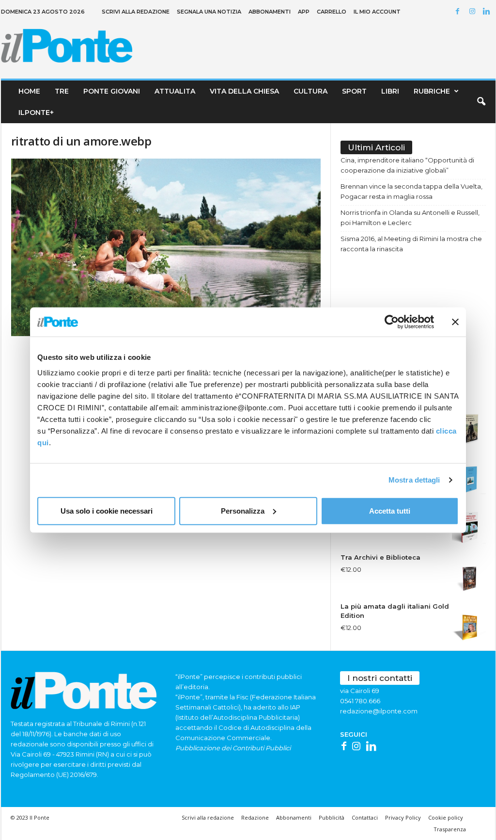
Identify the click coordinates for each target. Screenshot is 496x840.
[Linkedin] (488, 12)
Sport (354, 91)
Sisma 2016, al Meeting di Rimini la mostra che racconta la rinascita (411, 244)
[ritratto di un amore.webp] (166, 247)
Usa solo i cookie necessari (107, 510)
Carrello (331, 11)
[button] (481, 102)
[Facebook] (459, 12)
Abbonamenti (269, 11)
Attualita (175, 91)
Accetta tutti (389, 510)
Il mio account (377, 11)
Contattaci (365, 817)
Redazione (255, 817)
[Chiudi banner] (455, 322)
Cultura (310, 91)
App (304, 11)
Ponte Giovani (111, 91)
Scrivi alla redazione (136, 11)
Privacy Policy (403, 817)
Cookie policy (445, 817)
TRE (62, 91)
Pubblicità (331, 817)
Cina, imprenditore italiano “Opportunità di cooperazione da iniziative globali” (407, 165)
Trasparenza (450, 829)
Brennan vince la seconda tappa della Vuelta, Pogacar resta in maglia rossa (411, 191)
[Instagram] (474, 12)
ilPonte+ (36, 112)
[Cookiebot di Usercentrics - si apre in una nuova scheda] (391, 322)
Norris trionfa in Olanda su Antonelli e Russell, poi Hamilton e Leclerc (410, 217)
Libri (390, 91)
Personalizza (242, 510)
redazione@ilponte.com (379, 711)
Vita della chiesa (244, 91)
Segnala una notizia (209, 11)
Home (29, 91)
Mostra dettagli (414, 480)
